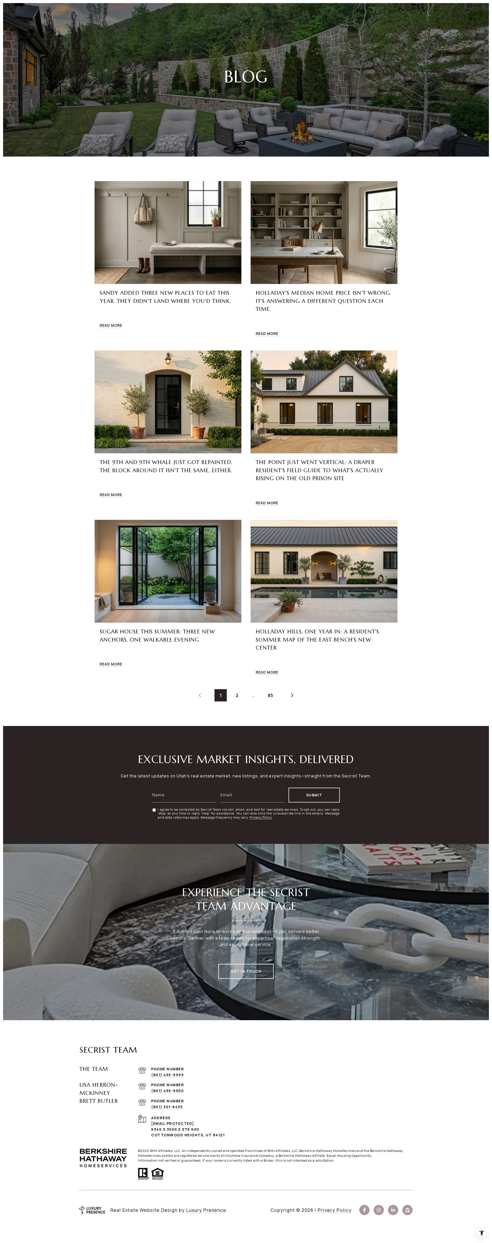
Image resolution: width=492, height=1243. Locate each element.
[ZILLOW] (407, 1210)
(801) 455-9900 (167, 1090)
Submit (314, 795)
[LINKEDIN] (393, 1210)
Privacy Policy (261, 818)
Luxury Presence (206, 1210)
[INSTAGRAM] (379, 1210)
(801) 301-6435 (167, 1106)
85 (270, 695)
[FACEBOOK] (364, 1210)
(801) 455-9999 (167, 1074)
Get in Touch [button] (246, 971)
